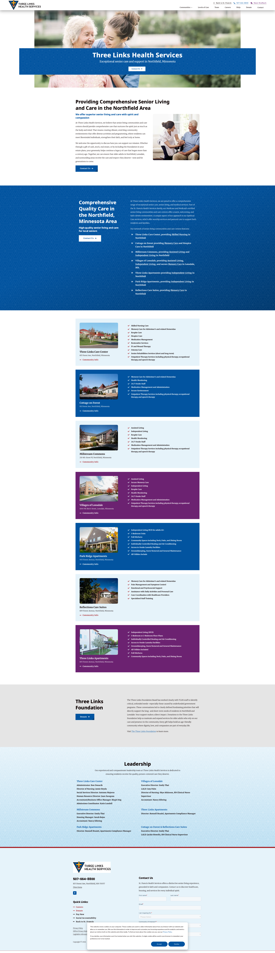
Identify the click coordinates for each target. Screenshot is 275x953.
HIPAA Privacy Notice (80, 931)
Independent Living (145, 255)
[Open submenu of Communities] (191, 7)
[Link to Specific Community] (137, 495)
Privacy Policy (167, 932)
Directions (77, 887)
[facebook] (74, 893)
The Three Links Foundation (143, 731)
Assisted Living (177, 252)
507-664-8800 (84, 879)
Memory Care (171, 243)
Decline (176, 944)
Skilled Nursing (180, 234)
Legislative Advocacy (80, 934)
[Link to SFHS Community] (137, 393)
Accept (159, 944)
